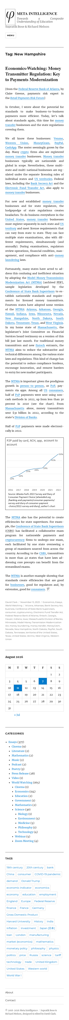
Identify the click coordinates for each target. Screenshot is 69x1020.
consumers (56, 390)
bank (50, 867)
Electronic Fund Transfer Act (24, 188)
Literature (18, 751)
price (22, 955)
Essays (58, 602)
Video (15, 778)
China (10, 874)
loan (9, 934)
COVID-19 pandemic (48, 874)
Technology (25, 832)
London (21, 934)
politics (11, 955)
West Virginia (54, 322)
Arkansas (45, 309)
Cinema (16, 746)
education (29, 894)
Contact (10, 1000)
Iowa (32, 313)
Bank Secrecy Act (42, 183)
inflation (12, 928)
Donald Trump (30, 881)
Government (23, 800)
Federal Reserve (44, 901)
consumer (10, 612)
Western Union (16, 143)
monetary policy (17, 948)
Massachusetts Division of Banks (45, 619)
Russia (34, 955)
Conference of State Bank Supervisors (30, 291)
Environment (26, 818)
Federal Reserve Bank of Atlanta (38, 89)
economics (42, 887)
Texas (35, 322)
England (12, 901)
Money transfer (53, 156)
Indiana (21, 313)
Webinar (20, 836)
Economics (48, 602)
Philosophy (25, 827)
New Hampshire (16, 318)
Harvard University (18, 921)
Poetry (16, 769)
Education (21, 796)
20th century (34, 867)
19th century (15, 867)
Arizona (31, 309)
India (50, 921)
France (24, 908)
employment (47, 894)
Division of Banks (26, 417)
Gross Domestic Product (22, 914)
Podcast (17, 764)
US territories (43, 179)
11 (18, 687)
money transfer (15, 156)
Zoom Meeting (24, 841)
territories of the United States (41, 632)
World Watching (13, 605)
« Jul (17, 714)
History (38, 921)
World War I (14, 975)
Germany (38, 908)
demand (12, 881)
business (9, 609)
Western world (37, 968)
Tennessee (23, 322)
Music (15, 760)
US (45, 390)
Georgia (58, 309)
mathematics (44, 941)
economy (13, 894)
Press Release (20, 773)
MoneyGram (41, 143)
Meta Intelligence (37, 13)
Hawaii (9, 313)
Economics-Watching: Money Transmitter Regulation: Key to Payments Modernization (33, 74)
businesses (17, 584)
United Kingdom (46, 961)
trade (28, 961)
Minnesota (44, 313)
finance (11, 908)
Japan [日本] (47, 928)
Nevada (58, 313)
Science (20, 809)
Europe (26, 901)
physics (54, 948)
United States (14, 219)
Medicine (24, 823)
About (9, 992)
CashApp (10, 147)
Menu (10, 35)
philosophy (38, 948)
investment (28, 928)
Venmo (58, 138)
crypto (25, 152)
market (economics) (19, 941)
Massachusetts (47, 327)
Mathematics (20, 755)
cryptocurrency (15, 539)
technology (14, 961)
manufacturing (39, 934)
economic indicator (19, 887)
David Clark (11, 602)
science (46, 955)
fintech (40, 345)
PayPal (59, 143)
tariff (58, 955)
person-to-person (32, 385)
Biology (23, 814)
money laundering (19, 625)
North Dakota (42, 318)
